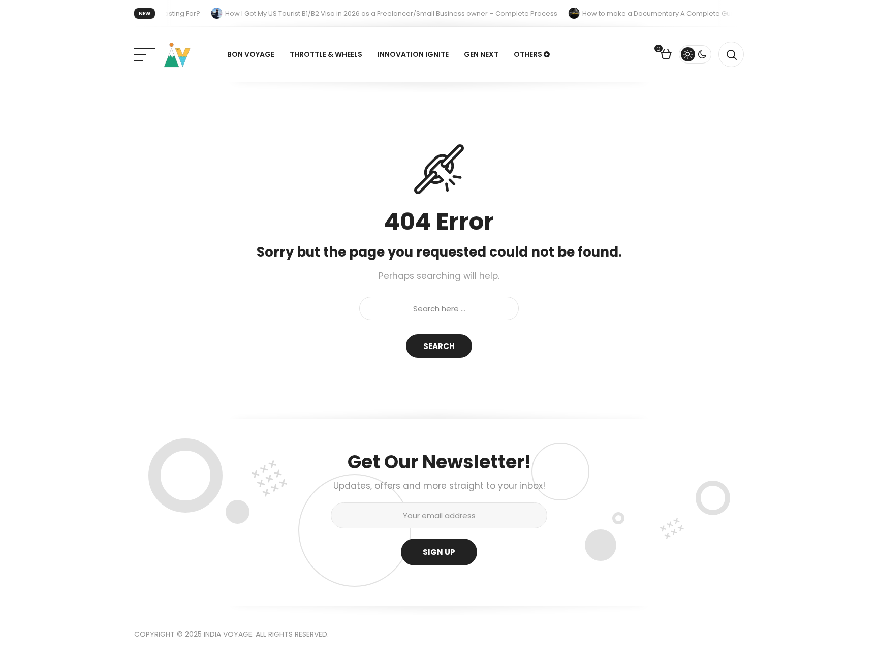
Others (528, 54)
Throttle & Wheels (326, 54)
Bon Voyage (250, 54)
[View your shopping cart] (666, 55)
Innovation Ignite (413, 54)
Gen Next (481, 54)
